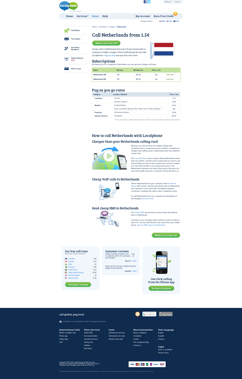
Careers (136, 339)
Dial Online (88, 348)
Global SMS (139, 212)
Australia (71, 259)
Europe (111, 27)
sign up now (110, 55)
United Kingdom (74, 275)
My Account (143, 16)
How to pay (76, 69)
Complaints (137, 336)
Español (161, 336)
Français (161, 339)
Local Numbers (141, 158)
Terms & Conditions (165, 350)
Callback (87, 345)
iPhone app (63, 336)
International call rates (117, 333)
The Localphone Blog (141, 342)
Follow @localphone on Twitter (148, 1)
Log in (177, 2)
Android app (63, 339)
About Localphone (139, 333)
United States (73, 278)
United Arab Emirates (76, 272)
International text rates (117, 336)
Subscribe (169, 75)
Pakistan (71, 267)
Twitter (134, 261)
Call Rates (75, 30)
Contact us (137, 345)
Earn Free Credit (164, 16)
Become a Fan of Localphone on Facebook (145, 1)
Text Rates (75, 39)
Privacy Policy (163, 353)
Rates (95, 16)
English (160, 333)
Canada (71, 261)
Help (105, 16)
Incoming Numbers (75, 48)
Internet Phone (147, 199)
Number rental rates (116, 339)
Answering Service (91, 339)
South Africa (72, 270)
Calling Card (88, 342)
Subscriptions (77, 59)
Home (69, 16)
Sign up (167, 2)
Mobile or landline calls (67, 333)
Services (82, 16)
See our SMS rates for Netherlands (151, 225)
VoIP (61, 342)
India (70, 264)
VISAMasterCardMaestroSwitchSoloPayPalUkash (151, 364)
